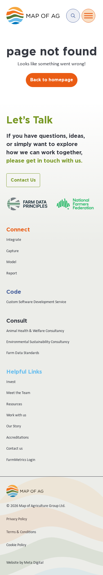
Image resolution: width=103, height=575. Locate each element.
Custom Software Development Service (36, 301)
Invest (11, 381)
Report (11, 273)
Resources (14, 403)
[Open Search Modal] (73, 16)
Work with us (16, 414)
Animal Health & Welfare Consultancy (35, 330)
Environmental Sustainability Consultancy (37, 341)
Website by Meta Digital (24, 562)
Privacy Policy (16, 518)
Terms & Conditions (21, 531)
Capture (12, 250)
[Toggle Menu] (88, 15)
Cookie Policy (16, 544)
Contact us (14, 448)
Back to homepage (51, 80)
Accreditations (17, 437)
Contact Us (23, 180)
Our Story (13, 425)
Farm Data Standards (22, 352)
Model (11, 261)
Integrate (13, 239)
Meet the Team (18, 392)
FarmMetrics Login (20, 459)
